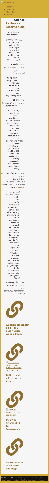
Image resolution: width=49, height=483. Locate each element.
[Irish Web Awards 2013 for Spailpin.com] (14, 403)
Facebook (20, 187)
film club (15, 204)
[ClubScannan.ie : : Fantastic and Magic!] (14, 447)
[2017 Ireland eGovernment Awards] (14, 357)
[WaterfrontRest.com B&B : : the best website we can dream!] (14, 310)
